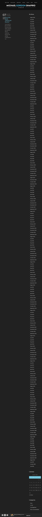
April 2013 (32, 318)
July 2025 (32, 42)
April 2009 (32, 419)
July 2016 (32, 238)
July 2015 (32, 263)
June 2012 (32, 339)
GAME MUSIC (19, 2)
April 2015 (32, 270)
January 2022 (32, 118)
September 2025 (33, 38)
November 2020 (33, 145)
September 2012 (33, 333)
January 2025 (32, 53)
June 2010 (32, 390)
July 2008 (32, 438)
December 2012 (33, 327)
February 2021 (33, 139)
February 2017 (33, 223)
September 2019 (33, 175)
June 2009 (32, 415)
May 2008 (32, 443)
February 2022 (33, 116)
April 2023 (32, 89)
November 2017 (33, 204)
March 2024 (32, 74)
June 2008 (32, 440)
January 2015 (32, 276)
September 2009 (33, 409)
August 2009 (32, 411)
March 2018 (32, 196)
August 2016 (32, 236)
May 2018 (32, 192)
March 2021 (32, 137)
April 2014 (32, 293)
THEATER (23, 2)
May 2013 (32, 316)
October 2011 (33, 356)
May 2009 (32, 417)
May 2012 (32, 341)
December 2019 (33, 169)
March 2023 (32, 91)
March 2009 (32, 422)
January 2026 (32, 30)
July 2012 (32, 337)
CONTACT (35, 2)
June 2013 (32, 314)
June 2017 (32, 215)
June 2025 (32, 44)
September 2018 (33, 183)
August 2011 (32, 360)
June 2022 (32, 108)
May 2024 (32, 70)
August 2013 (32, 310)
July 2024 (32, 65)
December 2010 (33, 377)
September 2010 (33, 384)
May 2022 (32, 110)
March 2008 (32, 447)
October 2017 (33, 207)
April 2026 (32, 25)
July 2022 (32, 105)
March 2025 (32, 49)
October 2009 (33, 407)
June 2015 (32, 266)
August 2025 (32, 40)
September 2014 (33, 282)
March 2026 (32, 27)
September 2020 (33, 150)
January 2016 (32, 251)
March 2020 (32, 162)
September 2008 (33, 434)
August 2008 (32, 436)
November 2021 (33, 122)
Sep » (32, 494)
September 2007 (33, 457)
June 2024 (32, 68)
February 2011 (33, 373)
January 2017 (32, 226)
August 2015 (32, 261)
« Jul (30, 494)
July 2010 (32, 388)
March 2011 (32, 371)
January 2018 (32, 200)
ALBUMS (28, 2)
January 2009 (32, 426)
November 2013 (33, 304)
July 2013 (32, 312)
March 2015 (32, 272)
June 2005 (32, 466)
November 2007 (33, 455)
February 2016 (33, 249)
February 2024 (33, 76)
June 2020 (32, 156)
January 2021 (32, 141)
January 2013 (32, 325)
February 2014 (33, 297)
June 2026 (32, 21)
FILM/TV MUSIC (12, 2)
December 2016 (33, 228)
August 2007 (32, 459)
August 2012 (32, 335)
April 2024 (32, 72)
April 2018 (32, 194)
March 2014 (32, 295)
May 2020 (32, 158)
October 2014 (33, 280)
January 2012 (32, 350)
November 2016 (33, 230)
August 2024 (32, 63)
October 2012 (33, 331)
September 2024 (33, 61)
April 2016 (32, 245)
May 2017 (32, 217)
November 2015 (33, 255)
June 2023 (32, 84)
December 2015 (33, 253)
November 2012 (33, 329)
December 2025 (33, 32)
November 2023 (33, 80)
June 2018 (32, 190)
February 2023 (33, 93)
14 (36, 485)
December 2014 (33, 278)
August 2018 (32, 186)
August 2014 (32, 285)
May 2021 (32, 133)
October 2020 (33, 148)
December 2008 (33, 428)
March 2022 (32, 114)
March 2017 (32, 221)
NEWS (32, 2)
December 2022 (33, 97)
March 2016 (32, 247)
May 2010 (32, 392)
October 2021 (33, 124)
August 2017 (32, 211)
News (31, 503)
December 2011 (33, 352)
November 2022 (33, 99)
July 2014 (32, 287)
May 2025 (32, 46)
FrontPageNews (33, 507)
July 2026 (32, 19)
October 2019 (33, 173)
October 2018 (33, 181)
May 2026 (32, 23)
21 (36, 487)
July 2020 (32, 154)
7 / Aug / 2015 (7, 14)
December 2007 (33, 453)
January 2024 (32, 78)
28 (36, 490)
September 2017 (33, 209)
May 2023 (32, 86)
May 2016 (32, 242)
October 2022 (33, 101)
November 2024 (33, 57)
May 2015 (32, 268)
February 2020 (33, 164)
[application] (21, 515)
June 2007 (32, 462)
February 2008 (33, 449)
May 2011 (32, 367)
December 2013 (33, 301)
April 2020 (32, 160)
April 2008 (32, 445)
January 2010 (32, 400)
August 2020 (32, 152)
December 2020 (33, 143)
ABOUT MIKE (7, 2)
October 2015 (33, 257)
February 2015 (33, 274)
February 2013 (33, 322)
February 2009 (33, 424)
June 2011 (32, 365)
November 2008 (33, 430)
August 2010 (32, 386)
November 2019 (33, 171)
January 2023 (32, 95)
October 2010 (33, 381)
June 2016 (32, 240)
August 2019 (32, 177)
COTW (31, 505)
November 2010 (33, 379)
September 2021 (33, 127)
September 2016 (33, 234)
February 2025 (33, 51)
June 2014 (32, 289)
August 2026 (32, 17)
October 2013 (33, 306)
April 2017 (32, 219)
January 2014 (32, 299)
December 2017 (33, 202)
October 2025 (33, 36)
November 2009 (33, 405)
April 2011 (32, 369)
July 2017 (32, 213)
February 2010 (33, 398)
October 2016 (33, 232)
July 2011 (32, 363)
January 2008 (32, 451)
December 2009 (33, 403)
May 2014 (32, 291)
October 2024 (33, 59)
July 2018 (32, 188)
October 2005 (33, 464)
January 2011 (32, 375)
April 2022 (32, 112)
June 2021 (32, 131)
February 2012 (33, 348)
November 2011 (33, 354)
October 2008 (33, 432)
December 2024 (33, 55)
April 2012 (32, 344)
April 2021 (32, 135)
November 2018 (33, 179)
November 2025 (33, 34)
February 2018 (33, 198)
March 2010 (32, 396)
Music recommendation (34, 509)
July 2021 (32, 129)
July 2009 (32, 413)
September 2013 (33, 308)
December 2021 (33, 120)
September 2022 (33, 103)
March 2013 (32, 320)
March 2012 (32, 346)
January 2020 (32, 167)
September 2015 (33, 259)
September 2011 (33, 358)
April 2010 (32, 394)
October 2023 (33, 82)
